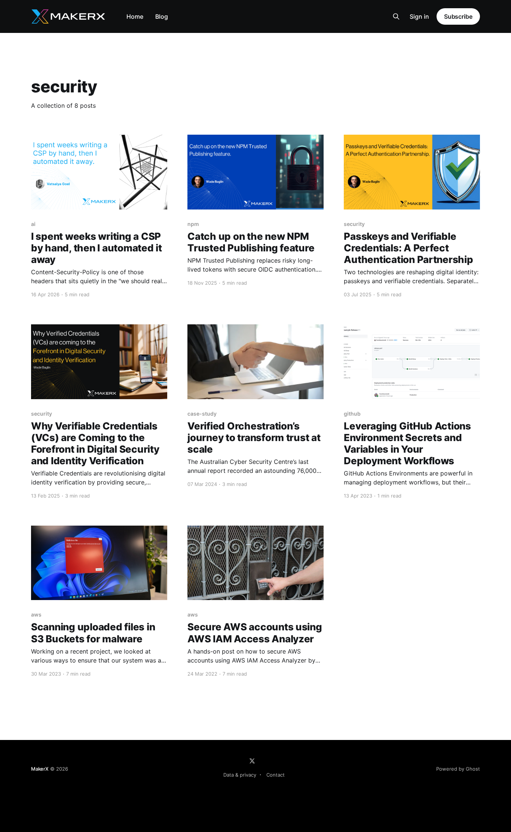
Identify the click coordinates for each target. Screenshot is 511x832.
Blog (161, 16)
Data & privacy (239, 775)
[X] (252, 761)
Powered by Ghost (458, 769)
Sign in (419, 16)
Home (134, 16)
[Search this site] (396, 16)
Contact (275, 775)
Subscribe (458, 16)
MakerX (40, 769)
